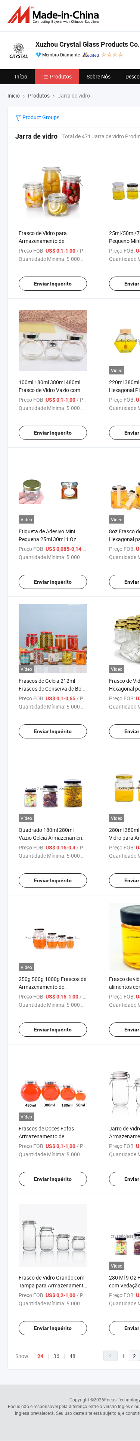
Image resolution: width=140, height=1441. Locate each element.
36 (56, 1356)
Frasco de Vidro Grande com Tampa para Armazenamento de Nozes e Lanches (53, 1285)
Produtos (61, 76)
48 (72, 1356)
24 (40, 1356)
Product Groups (40, 117)
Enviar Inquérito (53, 284)
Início (21, 76)
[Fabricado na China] (54, 15)
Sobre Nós (99, 76)
